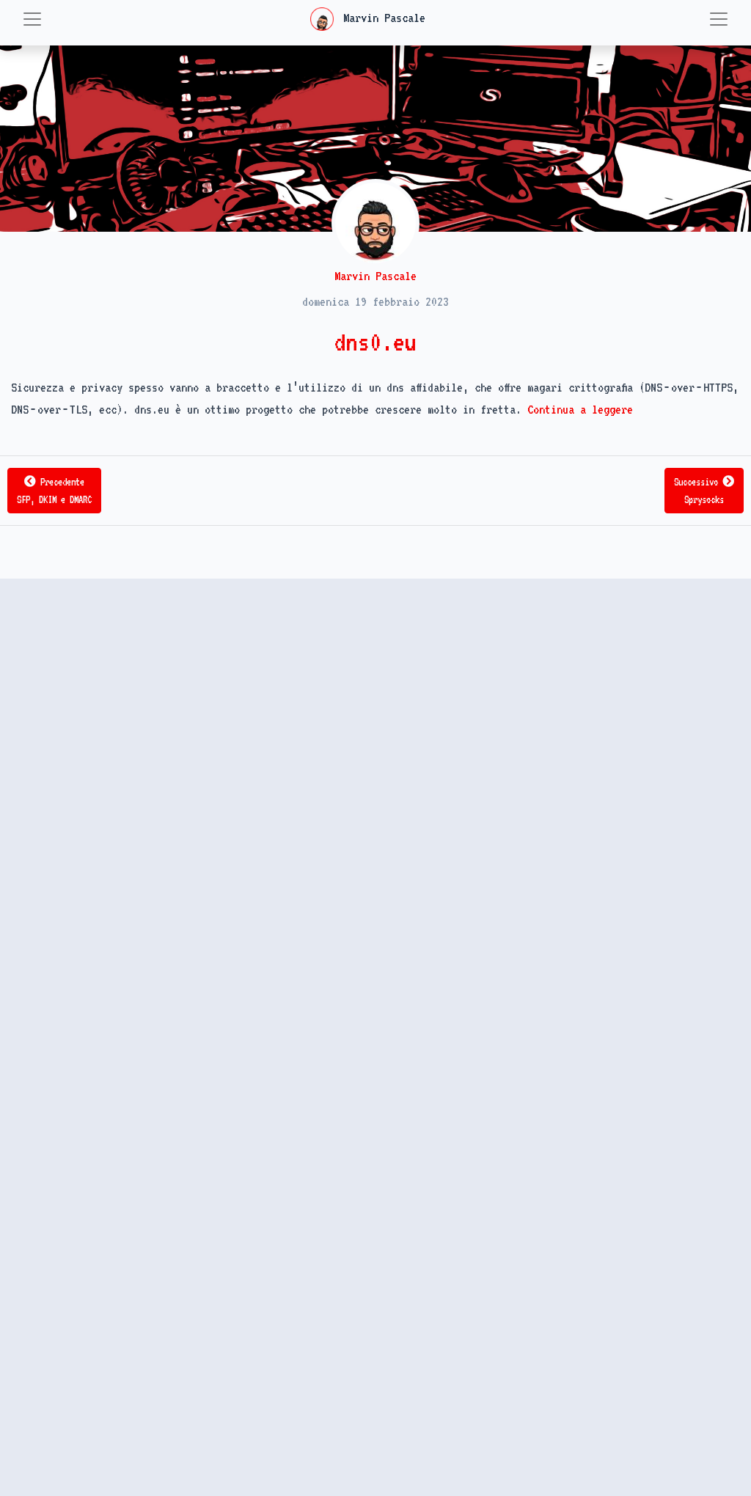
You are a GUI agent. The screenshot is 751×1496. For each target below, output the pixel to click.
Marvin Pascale (381, 17)
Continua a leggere (580, 409)
